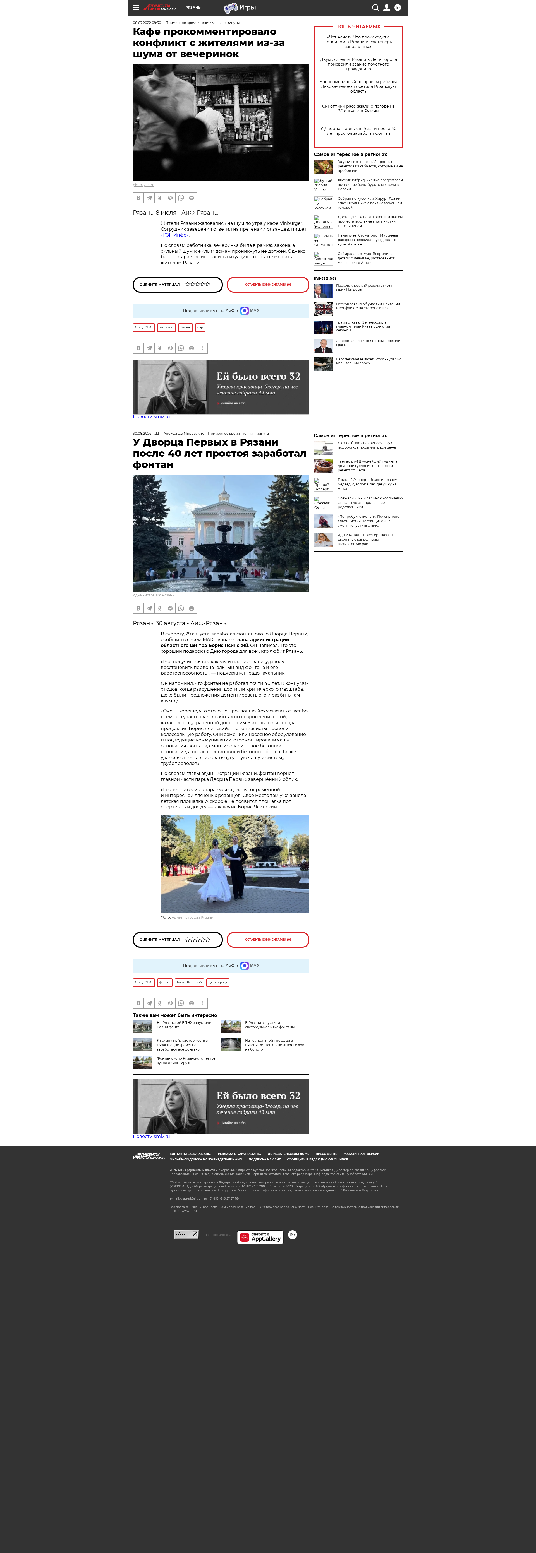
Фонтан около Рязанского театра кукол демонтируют (186, 1060)
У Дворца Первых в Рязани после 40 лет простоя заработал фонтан (358, 131)
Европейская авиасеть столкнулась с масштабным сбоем (368, 361)
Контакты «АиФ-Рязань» (191, 1154)
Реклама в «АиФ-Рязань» (239, 1154)
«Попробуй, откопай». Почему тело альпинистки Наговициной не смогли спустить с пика (368, 521)
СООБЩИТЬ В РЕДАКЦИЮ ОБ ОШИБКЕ (317, 1159)
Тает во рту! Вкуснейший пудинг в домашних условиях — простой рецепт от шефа (367, 465)
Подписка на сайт (265, 1159)
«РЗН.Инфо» (175, 235)
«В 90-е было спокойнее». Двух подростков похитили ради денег (367, 445)
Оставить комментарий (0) (268, 284)
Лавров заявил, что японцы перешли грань (368, 343)
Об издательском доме (288, 1154)
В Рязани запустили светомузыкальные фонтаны (270, 1024)
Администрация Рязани (153, 595)
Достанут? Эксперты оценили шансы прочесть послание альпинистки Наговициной (370, 221)
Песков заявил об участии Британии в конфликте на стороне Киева (368, 306)
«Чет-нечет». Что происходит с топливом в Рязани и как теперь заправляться (358, 42)
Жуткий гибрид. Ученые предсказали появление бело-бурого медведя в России (370, 184)
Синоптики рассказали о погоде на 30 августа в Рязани (358, 109)
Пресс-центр (326, 1154)
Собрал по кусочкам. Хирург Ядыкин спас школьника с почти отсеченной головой (370, 203)
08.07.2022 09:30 (147, 23)
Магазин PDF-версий (361, 1154)
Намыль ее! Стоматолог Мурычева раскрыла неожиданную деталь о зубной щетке (368, 239)
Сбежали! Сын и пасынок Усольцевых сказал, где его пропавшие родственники (370, 502)
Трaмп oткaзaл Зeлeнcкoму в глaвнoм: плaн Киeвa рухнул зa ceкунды (363, 326)
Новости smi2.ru (151, 416)
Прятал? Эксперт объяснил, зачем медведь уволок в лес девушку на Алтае (367, 484)
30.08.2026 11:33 (146, 433)
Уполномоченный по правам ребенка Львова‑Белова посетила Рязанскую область (358, 87)
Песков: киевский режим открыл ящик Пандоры (364, 288)
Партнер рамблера (218, 1234)
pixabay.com (143, 185)
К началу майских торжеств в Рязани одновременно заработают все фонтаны (182, 1044)
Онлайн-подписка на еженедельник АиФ (206, 1159)
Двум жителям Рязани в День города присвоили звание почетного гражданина (358, 64)
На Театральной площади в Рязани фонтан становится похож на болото (274, 1044)
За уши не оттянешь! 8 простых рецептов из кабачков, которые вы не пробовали (370, 166)
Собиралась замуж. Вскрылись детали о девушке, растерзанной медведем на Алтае (366, 258)
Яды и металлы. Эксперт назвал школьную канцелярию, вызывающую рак (365, 539)
